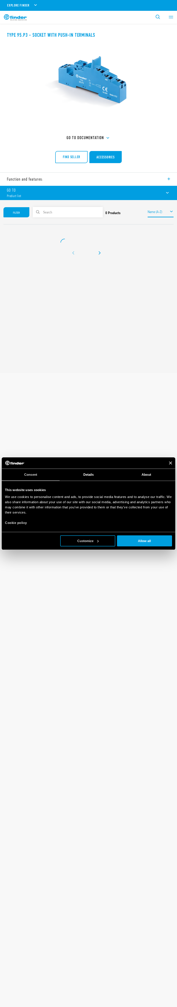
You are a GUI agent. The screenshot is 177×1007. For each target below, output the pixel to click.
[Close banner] (170, 463)
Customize (85, 541)
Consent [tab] (30, 474)
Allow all (144, 541)
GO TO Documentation (85, 137)
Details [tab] (88, 474)
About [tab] (146, 474)
